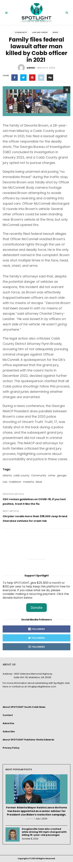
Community (21, 32)
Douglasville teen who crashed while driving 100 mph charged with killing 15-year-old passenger (44, 831)
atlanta (7, 475)
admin (31, 67)
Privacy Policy (11, 747)
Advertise (8, 723)
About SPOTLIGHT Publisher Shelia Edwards (28, 739)
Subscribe (9, 731)
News (55, 32)
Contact (8, 715)
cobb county (21, 475)
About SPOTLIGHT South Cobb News (24, 706)
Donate (36, 607)
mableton (15, 482)
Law (5, 482)
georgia (61, 475)
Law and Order (39, 32)
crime (51, 475)
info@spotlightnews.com (42, 686)
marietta (28, 482)
